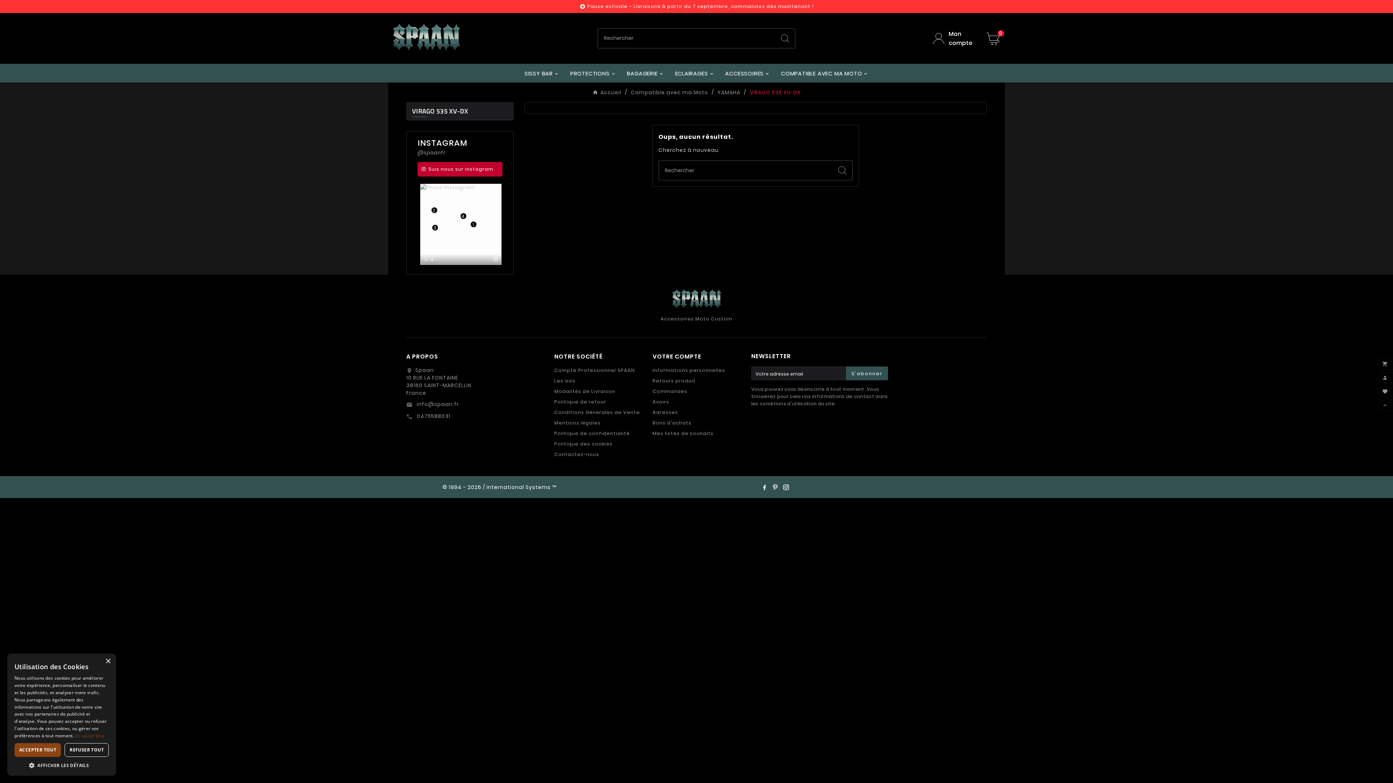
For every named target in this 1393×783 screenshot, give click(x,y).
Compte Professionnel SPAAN (594, 370)
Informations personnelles (689, 370)
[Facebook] (764, 487)
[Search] (785, 38)
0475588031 (433, 416)
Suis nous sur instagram (460, 169)
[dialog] (61, 715)
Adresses (665, 412)
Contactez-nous (576, 454)
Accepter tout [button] (37, 750)
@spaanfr (431, 152)
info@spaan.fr (437, 404)
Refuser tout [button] (87, 750)
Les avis (565, 380)
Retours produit (674, 380)
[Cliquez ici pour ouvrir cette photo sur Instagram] (494, 259)
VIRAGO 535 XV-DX (440, 111)
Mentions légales (577, 422)
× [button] (108, 661)
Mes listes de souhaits (683, 433)
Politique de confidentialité (592, 433)
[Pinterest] (775, 487)
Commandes (670, 391)
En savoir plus (89, 736)
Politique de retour (580, 401)
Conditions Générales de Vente (597, 412)
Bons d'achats (672, 422)
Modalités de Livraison (584, 391)
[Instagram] (786, 487)
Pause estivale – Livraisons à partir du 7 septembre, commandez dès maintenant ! (700, 6)
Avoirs (661, 401)
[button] (62, 765)
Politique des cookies (583, 443)
